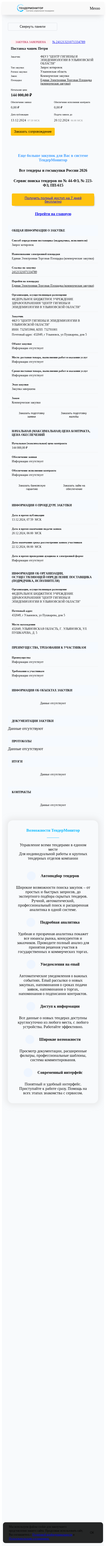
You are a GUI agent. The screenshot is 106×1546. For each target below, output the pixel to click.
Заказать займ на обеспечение (74, 487)
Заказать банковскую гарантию (31, 487)
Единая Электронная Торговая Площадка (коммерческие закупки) (66, 81)
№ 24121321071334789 (68, 42)
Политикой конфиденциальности (52, 1534)
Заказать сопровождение (33, 131)
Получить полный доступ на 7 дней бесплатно (53, 199)
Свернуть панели (32, 26)
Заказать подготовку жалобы (74, 415)
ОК (92, 1532)
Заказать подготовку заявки (32, 415)
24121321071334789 (24, 272)
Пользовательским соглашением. (29, 1538)
